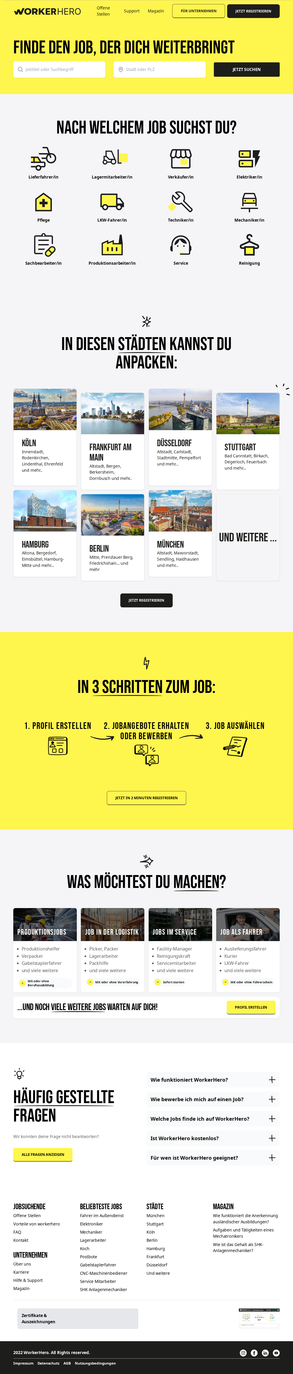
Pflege (43, 220)
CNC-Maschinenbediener (103, 1273)
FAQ (17, 1232)
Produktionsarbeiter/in (112, 263)
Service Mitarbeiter (98, 1281)
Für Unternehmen (199, 10)
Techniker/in (181, 220)
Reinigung (249, 263)
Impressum (23, 1363)
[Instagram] (243, 1353)
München (155, 1215)
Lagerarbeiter (93, 1240)
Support (132, 11)
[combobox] (59, 69)
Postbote (88, 1257)
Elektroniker (91, 1224)
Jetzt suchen (247, 69)
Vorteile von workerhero (36, 1224)
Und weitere (158, 1273)
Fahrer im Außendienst (102, 1215)
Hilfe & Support (28, 1280)
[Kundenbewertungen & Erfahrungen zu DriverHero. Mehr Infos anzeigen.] (259, 1318)
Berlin (152, 1240)
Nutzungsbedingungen (95, 1363)
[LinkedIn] (265, 1353)
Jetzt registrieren (253, 11)
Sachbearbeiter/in (43, 263)
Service (181, 263)
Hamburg (155, 1248)
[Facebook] (254, 1353)
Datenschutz (48, 1363)
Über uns (22, 1264)
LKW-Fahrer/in (112, 220)
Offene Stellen (103, 11)
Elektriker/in (249, 177)
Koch (84, 1248)
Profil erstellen (251, 1007)
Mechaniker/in (249, 220)
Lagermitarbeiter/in (112, 177)
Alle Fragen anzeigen (43, 1154)
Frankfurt (155, 1257)
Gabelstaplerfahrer (98, 1265)
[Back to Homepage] (50, 10)
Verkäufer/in (181, 177)
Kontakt (20, 1240)
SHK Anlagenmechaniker (103, 1289)
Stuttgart (155, 1224)
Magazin (156, 11)
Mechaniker (91, 1232)
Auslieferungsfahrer (245, 949)
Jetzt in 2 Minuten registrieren (146, 797)
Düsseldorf (156, 1265)
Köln (150, 1232)
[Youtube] (276, 1353)
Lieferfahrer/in (44, 177)
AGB (67, 1363)
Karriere (21, 1272)
